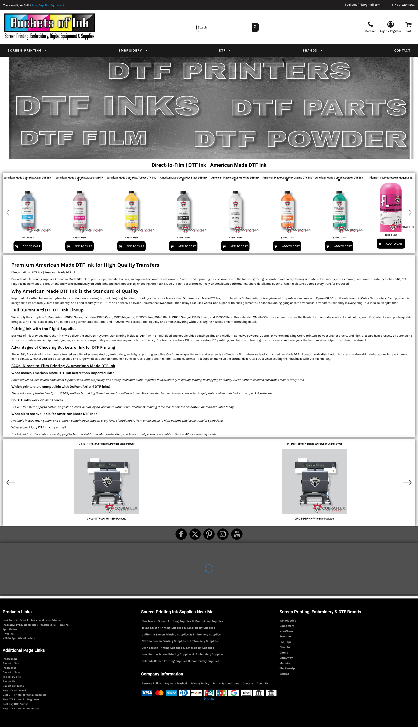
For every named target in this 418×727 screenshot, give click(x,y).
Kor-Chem (286, 631)
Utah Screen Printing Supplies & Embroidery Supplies (178, 647)
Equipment (287, 625)
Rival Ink (8, 633)
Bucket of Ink (11, 663)
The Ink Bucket (12, 676)
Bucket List (10, 681)
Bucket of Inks (11, 672)
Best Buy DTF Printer (15, 703)
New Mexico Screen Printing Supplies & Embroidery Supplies (182, 621)
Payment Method (175, 683)
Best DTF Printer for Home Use (21, 708)
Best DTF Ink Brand (14, 690)
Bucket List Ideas (13, 685)
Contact (248, 683)
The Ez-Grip (287, 668)
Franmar (285, 636)
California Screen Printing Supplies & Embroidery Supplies (181, 634)
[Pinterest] (209, 534)
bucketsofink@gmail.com (363, 5)
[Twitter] (195, 534)
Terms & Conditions (226, 683)
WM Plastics (288, 620)
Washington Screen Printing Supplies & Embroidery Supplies (183, 654)
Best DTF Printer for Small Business (24, 694)
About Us (263, 683)
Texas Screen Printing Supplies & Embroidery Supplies (178, 627)
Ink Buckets (10, 658)
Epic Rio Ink (10, 629)
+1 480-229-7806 (403, 5)
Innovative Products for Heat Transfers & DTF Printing (36, 624)
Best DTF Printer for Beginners (21, 699)
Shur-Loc (285, 647)
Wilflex (284, 673)
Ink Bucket (9, 667)
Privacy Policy (199, 683)
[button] (27, 50)
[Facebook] (181, 534)
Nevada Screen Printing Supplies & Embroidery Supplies (180, 641)
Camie (284, 652)
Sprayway (286, 657)
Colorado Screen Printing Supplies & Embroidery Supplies (180, 661)
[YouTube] (237, 534)
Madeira (285, 663)
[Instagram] (223, 534)
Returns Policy (151, 683)
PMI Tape (286, 641)
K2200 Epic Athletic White (19, 638)
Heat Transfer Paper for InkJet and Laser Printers (32, 620)
